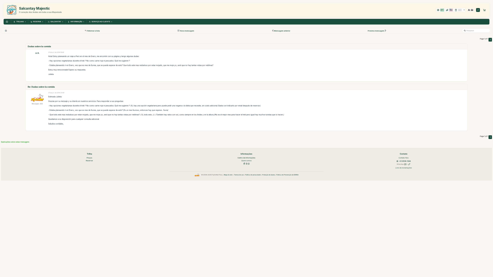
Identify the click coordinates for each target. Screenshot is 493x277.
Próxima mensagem (376, 31)
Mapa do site (228, 175)
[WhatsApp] (249, 163)
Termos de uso (239, 175)
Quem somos (246, 161)
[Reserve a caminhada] (484, 10)
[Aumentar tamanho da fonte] (469, 10)
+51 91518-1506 (405, 161)
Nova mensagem (187, 31)
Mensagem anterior (282, 31)
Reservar (89, 161)
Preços (89, 158)
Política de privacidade (253, 175)
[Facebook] (244, 163)
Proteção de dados (268, 175)
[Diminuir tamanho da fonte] (472, 10)
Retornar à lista (93, 31)
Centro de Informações (246, 158)
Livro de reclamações (403, 168)
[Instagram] (246, 163)
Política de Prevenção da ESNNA (287, 175)
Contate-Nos (404, 158)
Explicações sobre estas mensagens (15, 142)
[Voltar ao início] (7, 21)
